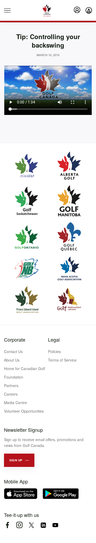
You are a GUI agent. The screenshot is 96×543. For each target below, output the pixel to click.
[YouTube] (55, 525)
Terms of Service (62, 360)
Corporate (14, 339)
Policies (54, 351)
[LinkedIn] (43, 525)
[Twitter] (31, 525)
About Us (11, 360)
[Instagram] (19, 525)
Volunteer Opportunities (24, 411)
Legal (54, 339)
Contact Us (13, 351)
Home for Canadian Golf (24, 368)
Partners (11, 385)
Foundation (13, 377)
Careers (11, 394)
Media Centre (15, 402)
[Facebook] (7, 525)
